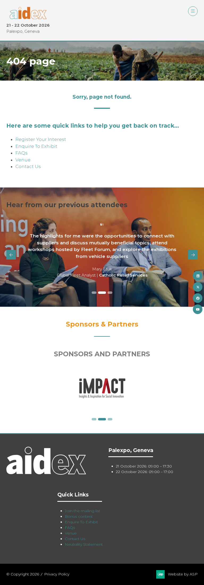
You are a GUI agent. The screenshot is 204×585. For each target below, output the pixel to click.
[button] (193, 11)
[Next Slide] (193, 255)
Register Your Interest (40, 139)
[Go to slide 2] (102, 292)
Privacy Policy (56, 574)
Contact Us (28, 166)
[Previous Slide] (11, 255)
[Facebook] (197, 298)
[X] (197, 287)
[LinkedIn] (197, 276)
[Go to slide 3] (110, 292)
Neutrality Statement (84, 544)
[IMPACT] (102, 388)
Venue (23, 159)
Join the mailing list (82, 510)
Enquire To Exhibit (36, 146)
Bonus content (79, 516)
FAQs (21, 153)
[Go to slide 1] (94, 292)
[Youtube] (197, 309)
